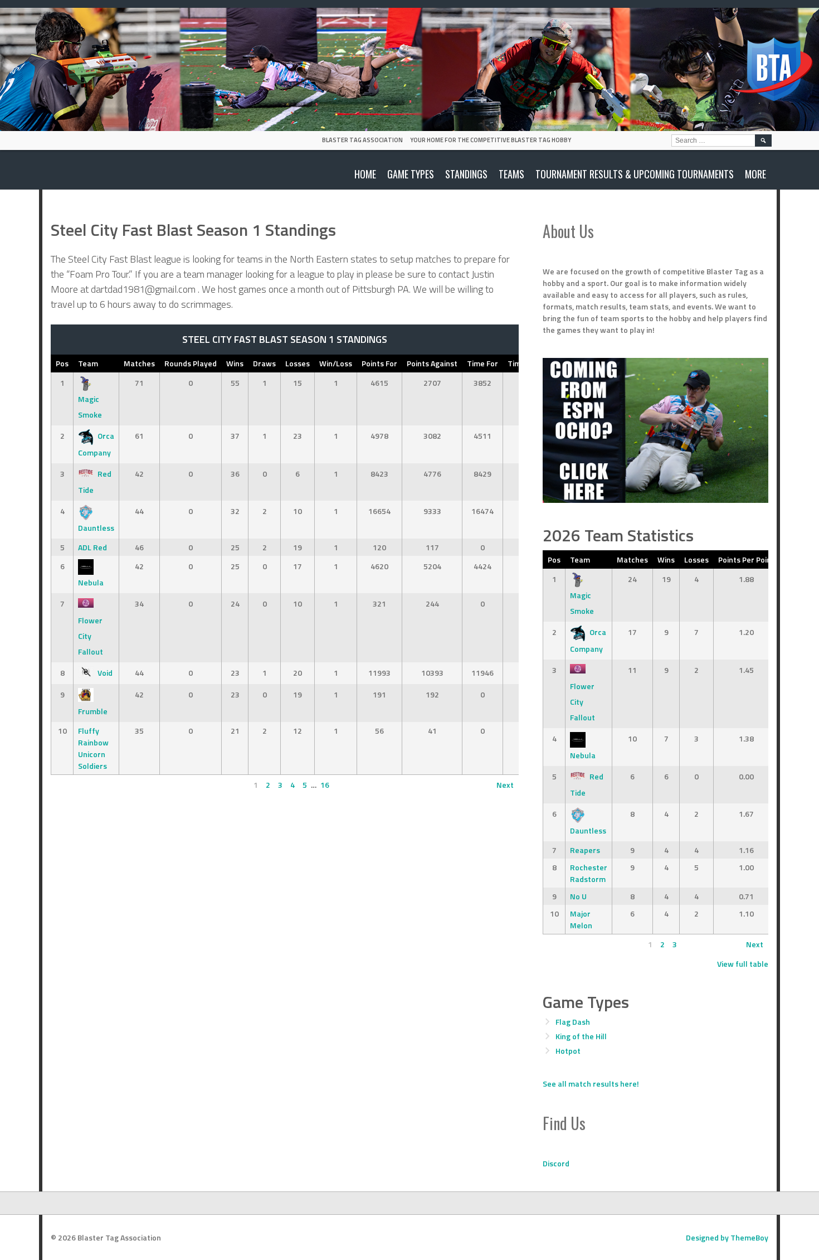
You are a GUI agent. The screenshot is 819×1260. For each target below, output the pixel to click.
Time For (482, 363)
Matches (139, 363)
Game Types (410, 174)
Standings (466, 174)
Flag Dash (572, 1022)
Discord (556, 1163)
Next (505, 785)
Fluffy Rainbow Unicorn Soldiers (93, 748)
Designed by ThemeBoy (727, 1237)
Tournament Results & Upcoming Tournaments (634, 174)
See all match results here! (591, 1083)
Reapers (585, 850)
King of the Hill (581, 1036)
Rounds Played (190, 363)
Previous (71, 785)
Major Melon (581, 919)
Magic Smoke (90, 406)
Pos (62, 363)
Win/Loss (335, 363)
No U (578, 896)
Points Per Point (746, 559)
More (755, 174)
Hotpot (568, 1051)
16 (324, 785)
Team (88, 363)
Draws (264, 363)
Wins (234, 363)
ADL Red (92, 547)
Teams (511, 174)
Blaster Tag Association (362, 139)
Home (365, 174)
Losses (297, 363)
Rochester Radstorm (588, 873)
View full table (742, 964)
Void (105, 673)
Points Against (432, 363)
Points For (379, 363)
